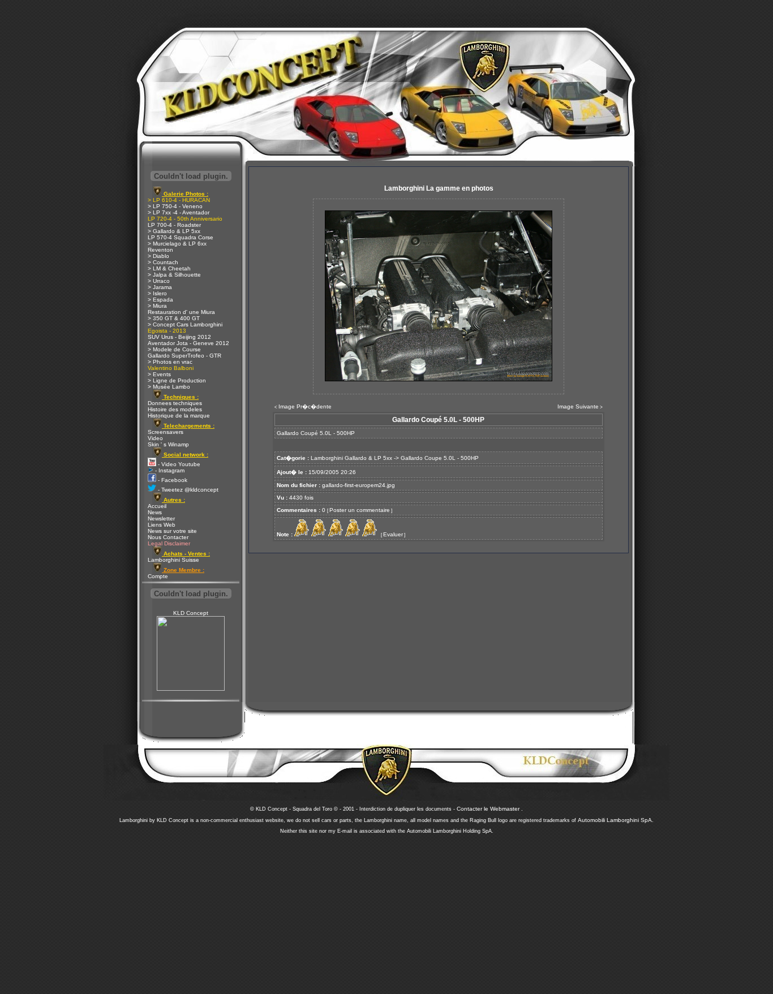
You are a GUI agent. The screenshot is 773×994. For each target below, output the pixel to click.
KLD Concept (190, 613)
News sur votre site (172, 531)
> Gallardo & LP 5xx (174, 231)
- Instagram (168, 470)
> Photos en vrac (170, 362)
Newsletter (161, 518)
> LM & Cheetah (169, 268)
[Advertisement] (386, 910)
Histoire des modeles (175, 409)
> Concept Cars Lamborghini (185, 324)
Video (155, 438)
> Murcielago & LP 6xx (177, 243)
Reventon (160, 250)
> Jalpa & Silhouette (174, 275)
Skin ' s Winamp (168, 444)
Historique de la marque (179, 415)
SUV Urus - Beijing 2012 (179, 337)
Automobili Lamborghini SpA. (616, 820)
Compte (158, 576)
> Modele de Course (174, 349)
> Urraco (159, 281)
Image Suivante (578, 406)
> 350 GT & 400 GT (174, 318)
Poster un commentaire (359, 510)
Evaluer (393, 534)
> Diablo (158, 256)
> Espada (160, 299)
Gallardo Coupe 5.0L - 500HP (440, 458)
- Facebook (171, 480)
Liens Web (161, 525)
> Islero (157, 293)
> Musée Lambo (169, 387)
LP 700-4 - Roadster (174, 225)
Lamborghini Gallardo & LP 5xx (351, 458)
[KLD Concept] (191, 689)
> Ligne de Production (177, 380)
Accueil (157, 506)
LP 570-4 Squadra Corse (180, 237)
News (155, 512)
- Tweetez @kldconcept (187, 490)
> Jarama (160, 287)
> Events (159, 374)
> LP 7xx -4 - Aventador (178, 212)
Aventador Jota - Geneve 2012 (188, 343)
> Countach (163, 262)
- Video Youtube (178, 464)
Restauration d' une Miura (181, 312)
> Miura (157, 306)
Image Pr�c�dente (305, 406)
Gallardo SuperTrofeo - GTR (184, 355)
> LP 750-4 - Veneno (175, 206)
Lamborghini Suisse (173, 560)
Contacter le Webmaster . (490, 809)
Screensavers (165, 432)
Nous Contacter (168, 537)
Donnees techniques (175, 403)
